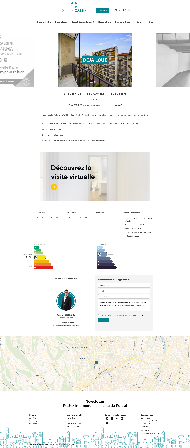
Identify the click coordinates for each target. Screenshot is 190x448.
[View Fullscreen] (3, 347)
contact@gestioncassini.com (151, 433)
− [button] (3, 342)
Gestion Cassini (146, 418)
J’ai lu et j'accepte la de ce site (122, 315)
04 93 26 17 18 (120, 10)
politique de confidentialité (125, 315)
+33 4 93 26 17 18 (67, 323)
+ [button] (3, 338)
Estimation (102, 10)
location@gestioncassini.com (67, 326)
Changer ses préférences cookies (39, 444)
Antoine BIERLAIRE (66, 316)
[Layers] (186, 339)
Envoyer (104, 320)
